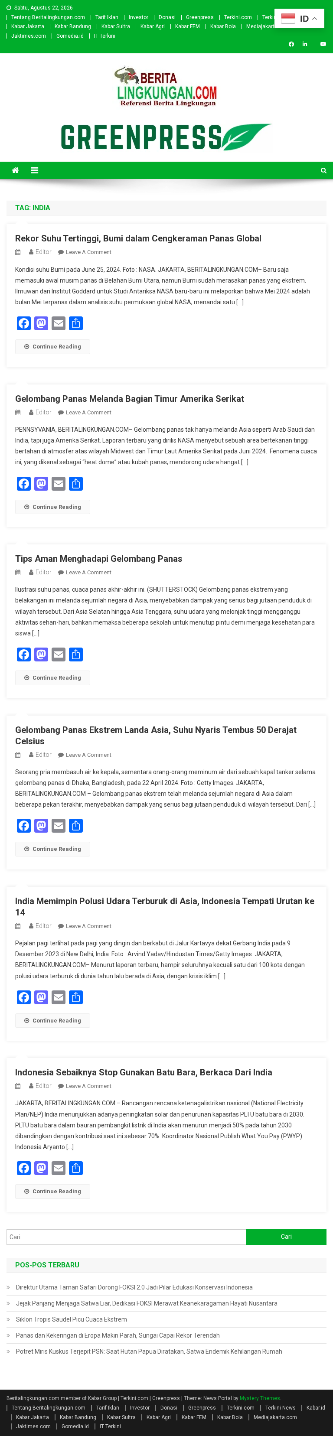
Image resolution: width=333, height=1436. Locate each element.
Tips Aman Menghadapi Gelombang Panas (99, 559)
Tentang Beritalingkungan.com (48, 17)
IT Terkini (104, 36)
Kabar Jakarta (27, 26)
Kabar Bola (223, 26)
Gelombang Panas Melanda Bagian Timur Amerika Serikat (129, 399)
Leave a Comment (88, 252)
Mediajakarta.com (268, 26)
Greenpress (200, 17)
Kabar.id (316, 1408)
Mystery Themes (260, 1398)
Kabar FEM (187, 26)
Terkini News (280, 1408)
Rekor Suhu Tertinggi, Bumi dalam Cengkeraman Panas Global (138, 238)
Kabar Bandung (73, 26)
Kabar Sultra (115, 26)
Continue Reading (57, 346)
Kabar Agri (152, 26)
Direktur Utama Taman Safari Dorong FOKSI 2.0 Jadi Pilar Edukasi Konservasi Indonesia (134, 1287)
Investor (138, 17)
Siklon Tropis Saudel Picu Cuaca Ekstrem (71, 1319)
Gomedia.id (70, 36)
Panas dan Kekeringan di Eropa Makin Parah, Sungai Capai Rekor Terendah (118, 1335)
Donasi (167, 17)
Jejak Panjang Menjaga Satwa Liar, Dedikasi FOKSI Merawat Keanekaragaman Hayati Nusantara (147, 1303)
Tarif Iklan (106, 17)
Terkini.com (238, 17)
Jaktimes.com (28, 36)
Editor (44, 251)
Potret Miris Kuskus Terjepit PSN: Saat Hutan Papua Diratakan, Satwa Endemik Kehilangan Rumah (149, 1351)
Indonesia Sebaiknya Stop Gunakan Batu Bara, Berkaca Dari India (143, 1072)
